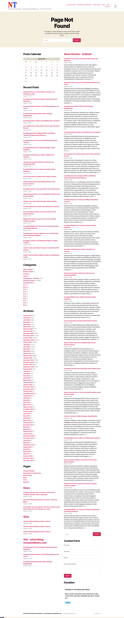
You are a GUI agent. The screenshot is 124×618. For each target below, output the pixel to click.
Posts (108, 4)
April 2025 (26, 351)
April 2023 (26, 402)
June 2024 (26, 373)
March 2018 (27, 451)
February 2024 (28, 382)
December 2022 (28, 409)
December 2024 (28, 360)
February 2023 (28, 407)
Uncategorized (28, 283)
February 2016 (28, 458)
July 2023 (26, 398)
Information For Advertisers (84, 4)
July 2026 (26, 318)
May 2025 (26, 349)
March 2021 (27, 429)
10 (25, 70)
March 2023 (27, 405)
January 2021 (27, 434)
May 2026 (26, 322)
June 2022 (26, 413)
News (103, 4)
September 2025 (28, 340)
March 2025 (27, 353)
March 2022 (27, 420)
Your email (66, 551)
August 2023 (27, 396)
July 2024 (26, 371)
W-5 (24, 296)
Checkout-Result (71, 4)
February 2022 (28, 422)
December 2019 (28, 438)
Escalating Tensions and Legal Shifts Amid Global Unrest (41, 189)
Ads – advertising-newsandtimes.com (35, 541)
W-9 (24, 305)
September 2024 (28, 367)
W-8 (24, 303)
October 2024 (27, 364)
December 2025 (28, 333)
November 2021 (28, 425)
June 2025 (26, 347)
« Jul (25, 81)
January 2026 (27, 331)
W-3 (24, 292)
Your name (66, 545)
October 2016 (27, 456)
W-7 (24, 300)
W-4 (24, 294)
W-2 (24, 289)
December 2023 (28, 387)
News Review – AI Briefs (31, 278)
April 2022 (26, 418)
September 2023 (28, 393)
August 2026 (27, 315)
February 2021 (28, 431)
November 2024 (28, 362)
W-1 (24, 285)
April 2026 (26, 324)
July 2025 (26, 344)
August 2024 (27, 369)
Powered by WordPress (69, 613)
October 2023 (27, 391)
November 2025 (28, 335)
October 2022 (27, 411)
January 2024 (27, 384)
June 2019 (26, 440)
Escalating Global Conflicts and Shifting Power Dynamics (41, 121)
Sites (26, 516)
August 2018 (27, 447)
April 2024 (26, 378)
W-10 (25, 287)
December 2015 (28, 460)
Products (107, 6)
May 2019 (26, 442)
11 (30, 70)
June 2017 (26, 454)
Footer (25, 276)
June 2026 (26, 320)
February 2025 (28, 355)
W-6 (24, 298)
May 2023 (26, 400)
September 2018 (28, 445)
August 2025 (27, 342)
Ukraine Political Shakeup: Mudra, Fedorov (37, 521)
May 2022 (26, 416)
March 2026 (27, 327)
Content (25, 274)
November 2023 (28, 389)
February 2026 (28, 329)
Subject (66, 557)
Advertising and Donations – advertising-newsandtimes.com (45, 613)
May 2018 (26, 449)
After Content (27, 269)
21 (46, 73)
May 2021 (26, 427)
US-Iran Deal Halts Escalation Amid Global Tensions (39, 176)
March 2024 (27, 380)
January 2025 (27, 358)
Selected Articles (29, 280)
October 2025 (27, 338)
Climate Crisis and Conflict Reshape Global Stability (40, 201)
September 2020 (28, 436)
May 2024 (26, 376)
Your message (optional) (70, 564)
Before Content (28, 271)
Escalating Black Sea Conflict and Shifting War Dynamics (41, 206)
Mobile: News (96, 4)
